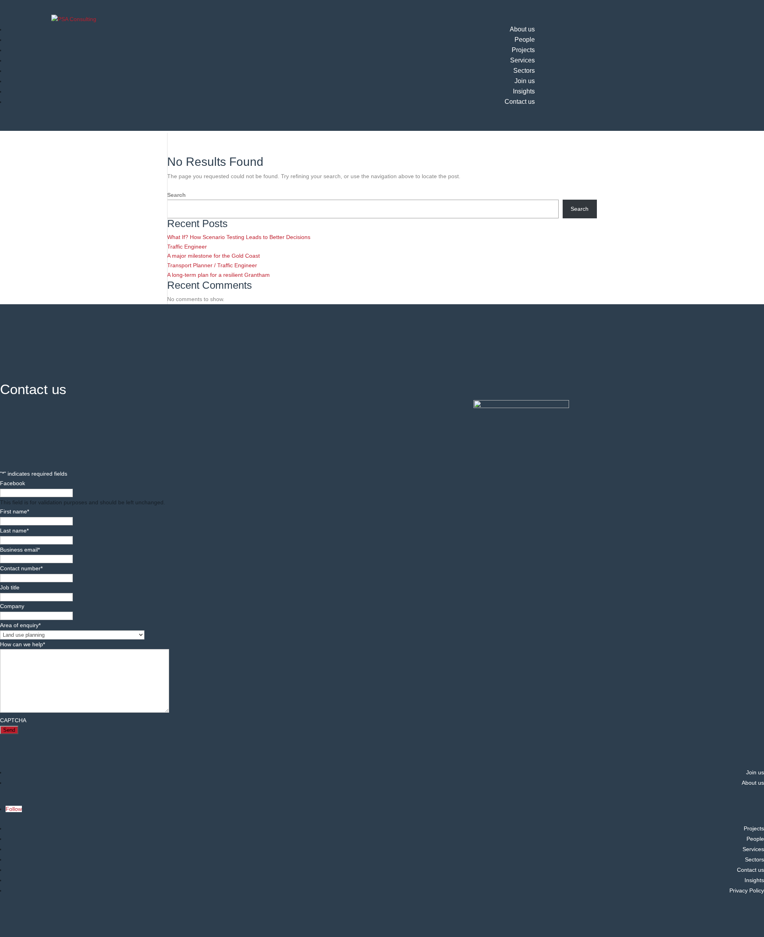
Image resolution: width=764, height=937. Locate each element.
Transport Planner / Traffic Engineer (212, 265)
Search (176, 195)
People (525, 39)
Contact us (520, 101)
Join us (525, 81)
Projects (523, 50)
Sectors (524, 70)
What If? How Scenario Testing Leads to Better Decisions (238, 237)
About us (522, 29)
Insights (524, 91)
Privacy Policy (746, 890)
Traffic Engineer (187, 246)
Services (522, 60)
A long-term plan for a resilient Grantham (219, 275)
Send (9, 730)
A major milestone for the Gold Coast (213, 256)
